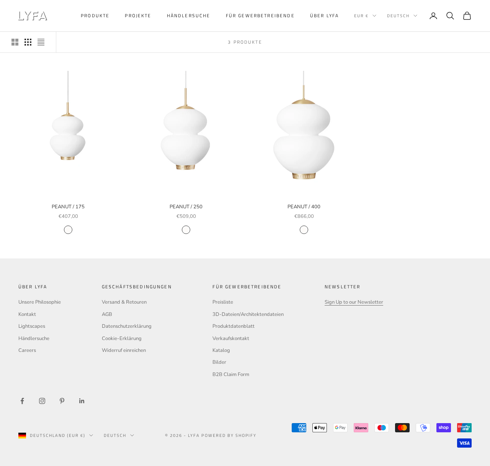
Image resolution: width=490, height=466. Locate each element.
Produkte (95, 15)
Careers (27, 350)
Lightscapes (31, 326)
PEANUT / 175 (68, 206)
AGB (107, 314)
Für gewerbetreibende (260, 15)
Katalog (221, 350)
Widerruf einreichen (124, 350)
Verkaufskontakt (230, 338)
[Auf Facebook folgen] (22, 401)
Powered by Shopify (229, 435)
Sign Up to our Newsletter (354, 302)
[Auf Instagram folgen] (42, 401)
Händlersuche (189, 15)
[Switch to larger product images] (14, 42)
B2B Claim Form (230, 374)
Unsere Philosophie (39, 302)
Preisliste (222, 302)
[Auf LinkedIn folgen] (82, 401)
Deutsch (398, 16)
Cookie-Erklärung (122, 338)
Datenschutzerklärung (127, 326)
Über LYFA (324, 15)
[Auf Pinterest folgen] (62, 401)
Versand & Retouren (124, 302)
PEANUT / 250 (186, 206)
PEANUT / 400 (303, 206)
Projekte (138, 15)
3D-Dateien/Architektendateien (248, 314)
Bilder (219, 362)
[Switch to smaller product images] (27, 42)
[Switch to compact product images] (41, 42)
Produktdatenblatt (233, 326)
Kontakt (27, 314)
